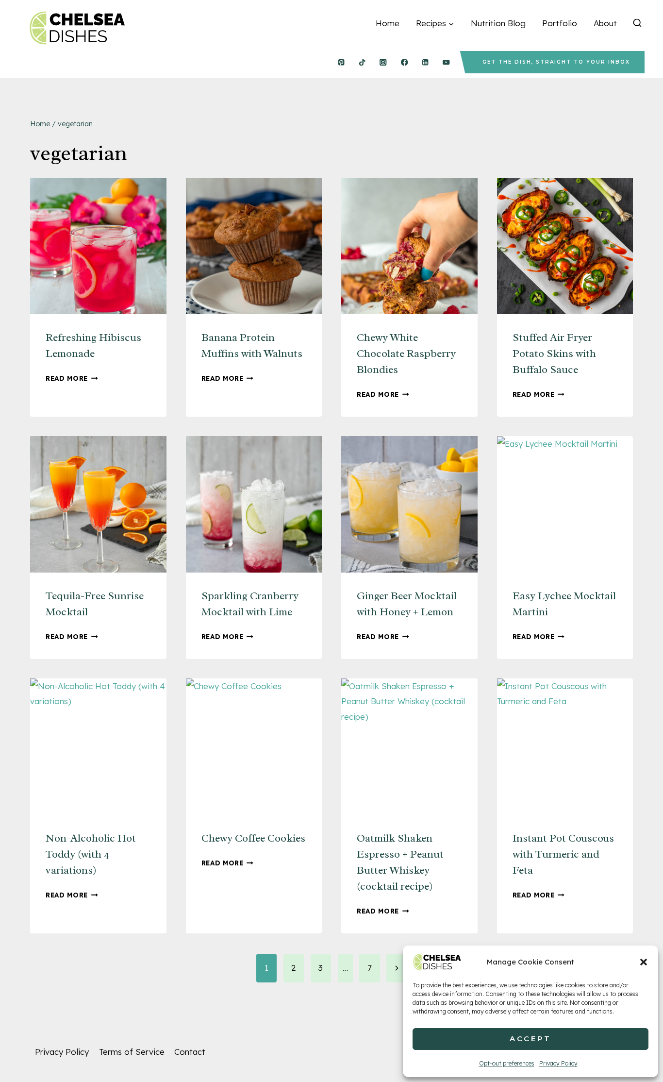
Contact (189, 1052)
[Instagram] (383, 62)
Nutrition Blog (498, 23)
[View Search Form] (637, 23)
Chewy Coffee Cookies (253, 838)
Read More (72, 378)
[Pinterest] (341, 62)
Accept (530, 1038)
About (605, 23)
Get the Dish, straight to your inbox (556, 62)
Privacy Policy (558, 1063)
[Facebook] (404, 62)
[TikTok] (362, 62)
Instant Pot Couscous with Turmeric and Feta (563, 854)
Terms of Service (132, 1052)
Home (387, 23)
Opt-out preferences (506, 1063)
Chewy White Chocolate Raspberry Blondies (406, 353)
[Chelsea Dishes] (76, 28)
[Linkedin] (425, 62)
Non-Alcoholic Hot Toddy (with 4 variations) (91, 854)
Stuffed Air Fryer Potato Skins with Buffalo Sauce (554, 353)
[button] (643, 962)
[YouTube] (446, 62)
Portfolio (559, 23)
